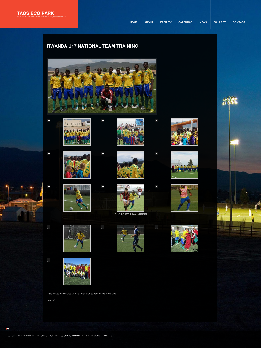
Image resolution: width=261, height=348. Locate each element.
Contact (239, 22)
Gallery (220, 22)
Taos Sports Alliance (69, 336)
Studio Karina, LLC (103, 336)
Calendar (185, 22)
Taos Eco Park (41, 14)
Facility (166, 22)
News (203, 22)
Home (133, 22)
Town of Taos (47, 336)
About (148, 22)
